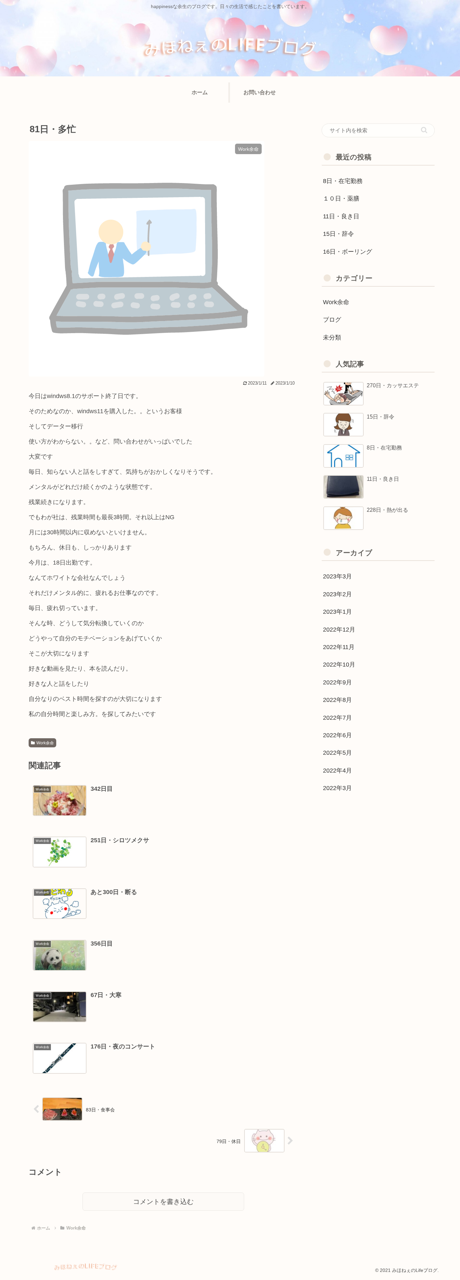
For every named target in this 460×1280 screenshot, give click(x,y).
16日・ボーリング (347, 251)
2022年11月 (339, 647)
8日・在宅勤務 (343, 181)
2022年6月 (337, 735)
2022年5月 (337, 752)
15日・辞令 (338, 233)
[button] (424, 130)
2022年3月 (337, 788)
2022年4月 (337, 770)
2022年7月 (337, 717)
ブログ (332, 319)
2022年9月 (337, 682)
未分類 (332, 337)
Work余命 (45, 743)
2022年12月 (339, 629)
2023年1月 (337, 611)
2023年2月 (337, 594)
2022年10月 (339, 664)
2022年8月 (337, 700)
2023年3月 (337, 576)
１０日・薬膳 (341, 198)
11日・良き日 (341, 216)
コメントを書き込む (163, 1201)
